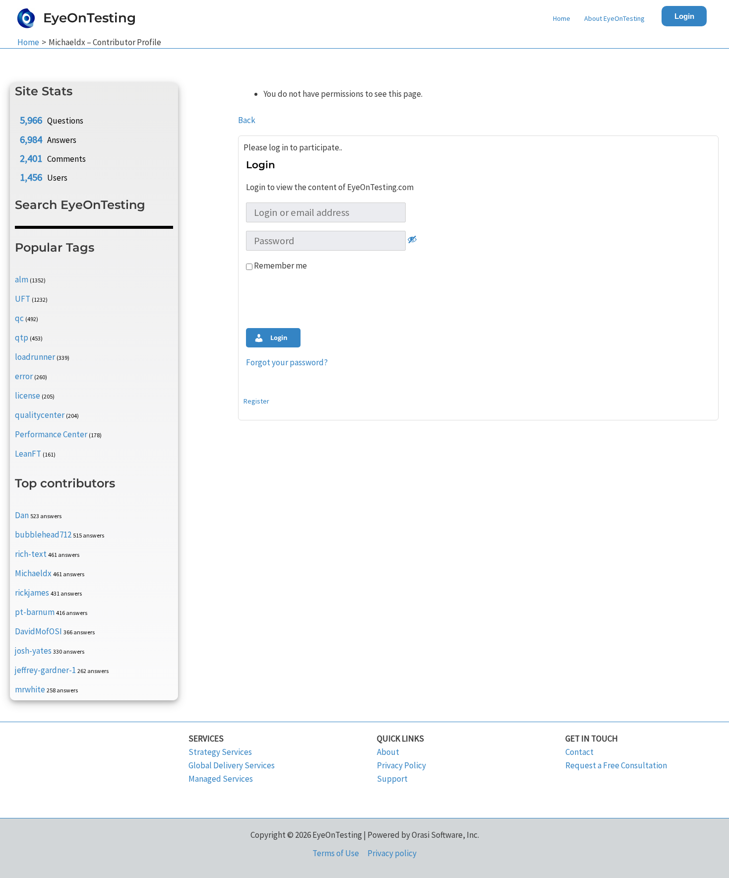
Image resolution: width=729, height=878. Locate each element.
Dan (22, 515)
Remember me (279, 265)
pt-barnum (35, 612)
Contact (579, 751)
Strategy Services (220, 751)
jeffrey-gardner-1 (45, 670)
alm (21, 279)
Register (256, 401)
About (388, 751)
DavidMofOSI (38, 631)
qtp (21, 337)
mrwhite (30, 689)
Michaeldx (33, 573)
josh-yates (33, 650)
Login (684, 16)
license (27, 395)
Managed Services (220, 778)
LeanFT (28, 453)
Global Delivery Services (231, 765)
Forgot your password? (287, 362)
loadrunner (35, 356)
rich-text (31, 553)
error (24, 376)
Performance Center (51, 434)
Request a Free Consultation (616, 765)
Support (392, 778)
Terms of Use (335, 853)
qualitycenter (39, 414)
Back (246, 120)
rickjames (32, 592)
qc (19, 318)
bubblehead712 (43, 534)
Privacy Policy (401, 765)
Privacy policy (392, 853)
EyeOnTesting (89, 18)
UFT (22, 298)
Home (561, 18)
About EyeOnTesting (614, 18)
